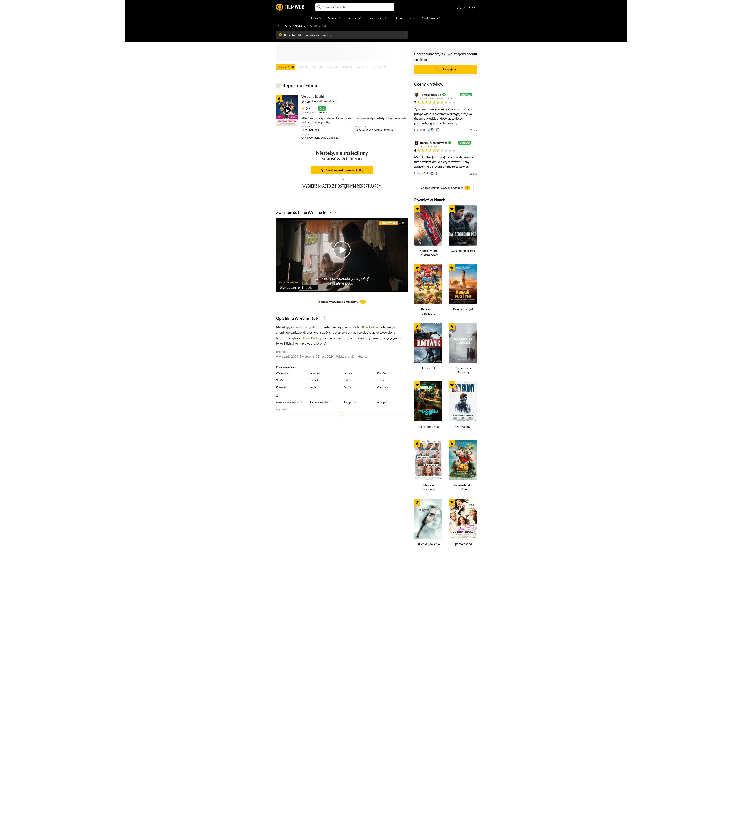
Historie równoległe (428, 487)
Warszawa (282, 373)
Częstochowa (384, 387)
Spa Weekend (463, 544)
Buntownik (428, 368)
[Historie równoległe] (428, 460)
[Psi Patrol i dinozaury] (428, 284)
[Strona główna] (278, 25)
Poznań (348, 373)
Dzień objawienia (428, 544)
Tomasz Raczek (430, 94)
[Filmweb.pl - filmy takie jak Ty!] (290, 7)
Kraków (381, 373)
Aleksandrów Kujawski (289, 402)
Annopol (382, 402)
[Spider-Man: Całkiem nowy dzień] (428, 225)
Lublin (313, 387)
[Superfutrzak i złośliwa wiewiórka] (463, 460)
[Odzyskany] (463, 401)
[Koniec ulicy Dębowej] (463, 343)
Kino (288, 25)
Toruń (380, 380)
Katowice (281, 387)
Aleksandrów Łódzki (321, 402)
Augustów (281, 409)
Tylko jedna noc (428, 426)
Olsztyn (348, 387)
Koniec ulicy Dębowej (463, 370)
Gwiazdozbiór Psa (463, 250)
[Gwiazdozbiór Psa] (463, 225)
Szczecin (314, 380)
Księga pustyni (463, 309)
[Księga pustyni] (463, 284)
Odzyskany (462, 426)
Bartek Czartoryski (433, 142)
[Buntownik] (428, 343)
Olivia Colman (370, 327)
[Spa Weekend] (463, 519)
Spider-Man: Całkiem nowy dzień (428, 253)
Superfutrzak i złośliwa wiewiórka (462, 487)
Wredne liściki (312, 96)
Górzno (300, 25)
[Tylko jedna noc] (428, 401)
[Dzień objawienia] (428, 519)
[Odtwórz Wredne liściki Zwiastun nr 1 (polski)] (287, 110)
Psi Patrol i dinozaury (428, 311)
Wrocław (315, 373)
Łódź (346, 380)
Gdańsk (280, 380)
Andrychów (350, 402)
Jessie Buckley (312, 338)
